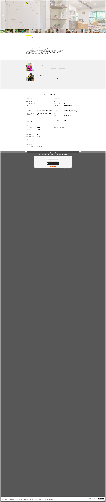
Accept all (101, 498)
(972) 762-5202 (46, 78)
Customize (95, 498)
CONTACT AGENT (53, 84)
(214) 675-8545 (53, 68)
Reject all (89, 498)
